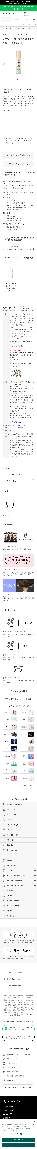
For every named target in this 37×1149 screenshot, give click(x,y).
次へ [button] (33, 64)
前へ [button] (4, 64)
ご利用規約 (5, 1118)
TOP (4, 28)
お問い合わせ (6, 1114)
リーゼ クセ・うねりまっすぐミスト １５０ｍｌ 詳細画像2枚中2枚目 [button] (20, 80)
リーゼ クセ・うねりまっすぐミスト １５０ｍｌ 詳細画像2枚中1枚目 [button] (17, 80)
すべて (5, 19)
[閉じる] (34, 1121)
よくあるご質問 (7, 1110)
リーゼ (9, 28)
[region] (18, 1134)
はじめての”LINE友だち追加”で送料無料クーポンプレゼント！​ (18, 8)
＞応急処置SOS (15, 422)
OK (18, 1145)
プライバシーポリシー (17, 1130)
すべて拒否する (18, 1139)
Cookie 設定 (18, 1134)
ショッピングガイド (8, 1106)
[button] (18, 155)
